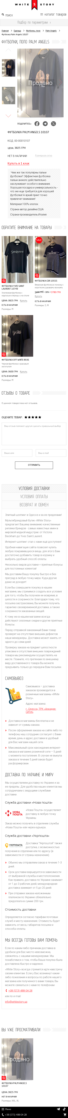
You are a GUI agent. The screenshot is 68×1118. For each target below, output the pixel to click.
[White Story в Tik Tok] (64, 1110)
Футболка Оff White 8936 (15, 360)
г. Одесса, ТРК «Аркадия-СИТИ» (41, 710)
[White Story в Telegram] (58, 1108)
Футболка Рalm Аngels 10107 (14, 1084)
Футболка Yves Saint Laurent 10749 (13, 287)
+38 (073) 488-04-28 (16, 1114)
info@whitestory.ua (16, 1001)
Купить (23, 301)
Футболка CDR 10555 (46, 281)
